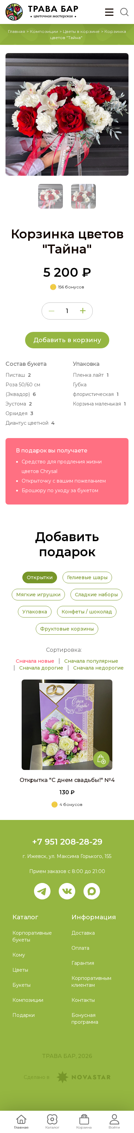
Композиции (44, 31)
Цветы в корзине (81, 31)
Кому (18, 955)
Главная (16, 31)
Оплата (80, 948)
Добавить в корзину (67, 340)
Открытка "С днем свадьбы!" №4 (67, 780)
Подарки (23, 1015)
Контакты (83, 1000)
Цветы (20, 970)
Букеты (21, 985)
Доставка (83, 933)
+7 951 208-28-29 (67, 842)
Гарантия (82, 963)
